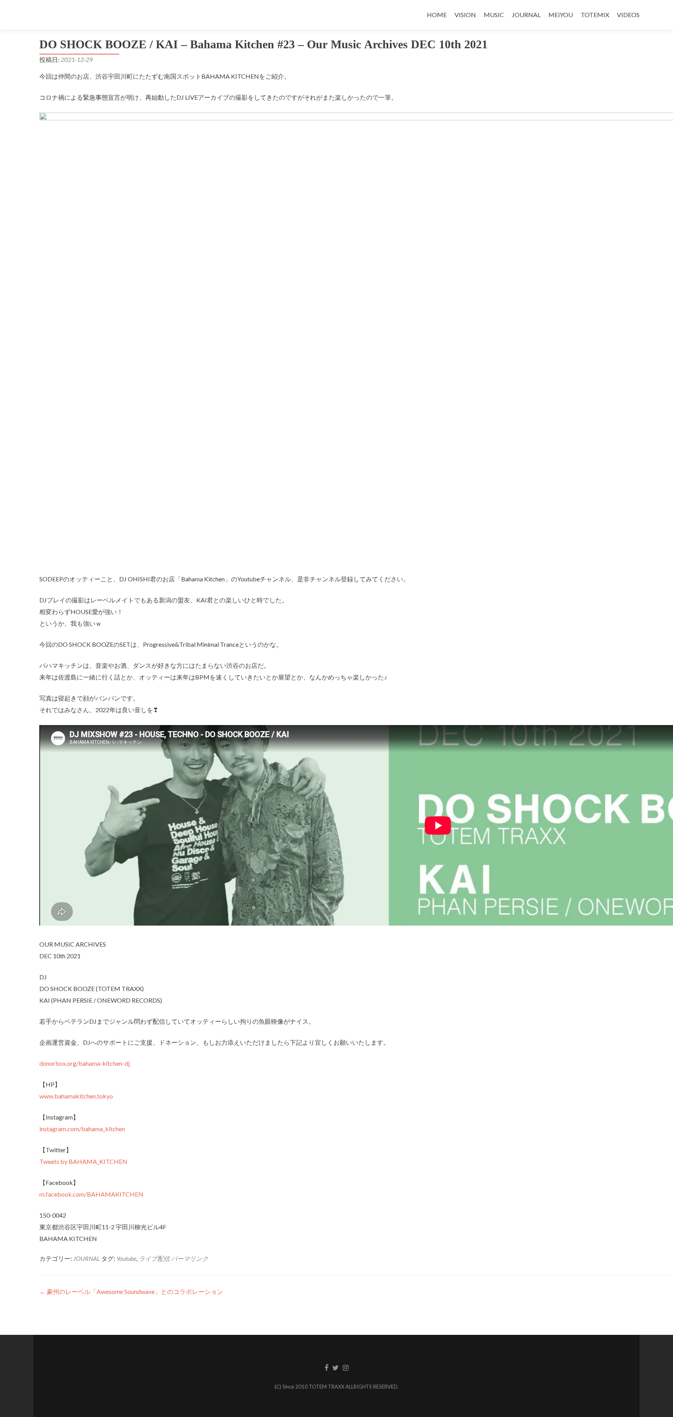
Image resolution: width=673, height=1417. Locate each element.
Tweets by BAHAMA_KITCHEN (83, 1161)
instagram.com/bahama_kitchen (82, 1128)
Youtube (126, 1258)
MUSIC (494, 14)
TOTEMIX (595, 14)
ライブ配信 (154, 1258)
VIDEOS (628, 14)
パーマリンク (189, 1258)
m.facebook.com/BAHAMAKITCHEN (91, 1194)
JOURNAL (526, 14)
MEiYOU (560, 14)
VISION (465, 14)
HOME (437, 14)
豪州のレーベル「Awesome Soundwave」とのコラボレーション (131, 1291)
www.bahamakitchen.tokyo (76, 1096)
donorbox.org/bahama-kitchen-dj (84, 1063)
